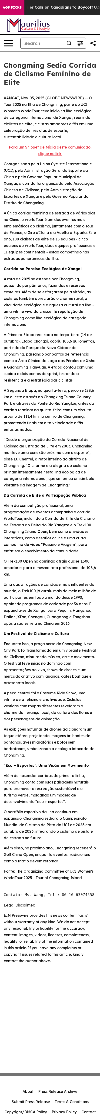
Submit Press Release (31, 1101)
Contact (88, 1112)
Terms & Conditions (72, 1101)
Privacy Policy (64, 1112)
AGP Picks (12, 7)
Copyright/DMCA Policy (25, 1112)
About (28, 1091)
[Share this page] (93, 43)
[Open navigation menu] (8, 43)
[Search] (69, 43)
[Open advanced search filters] (80, 43)
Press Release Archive (57, 1091)
